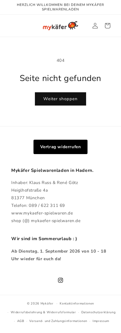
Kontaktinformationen (77, 303)
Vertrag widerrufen (60, 147)
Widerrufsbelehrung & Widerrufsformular (43, 312)
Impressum (101, 321)
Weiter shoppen (60, 99)
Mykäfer (47, 303)
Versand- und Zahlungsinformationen (58, 321)
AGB (20, 321)
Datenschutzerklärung (98, 312)
